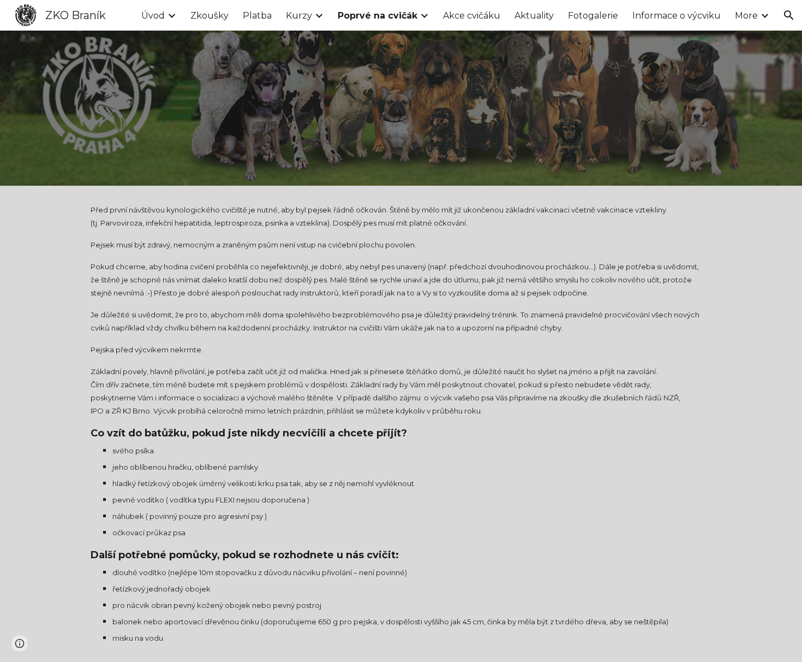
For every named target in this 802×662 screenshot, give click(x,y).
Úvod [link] (153, 15)
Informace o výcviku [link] (676, 15)
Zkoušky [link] (209, 15)
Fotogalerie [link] (593, 15)
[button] (789, 15)
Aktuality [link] (534, 15)
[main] (401, 424)
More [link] (746, 15)
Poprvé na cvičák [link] (377, 15)
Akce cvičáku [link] (471, 15)
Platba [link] (257, 15)
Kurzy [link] (299, 15)
